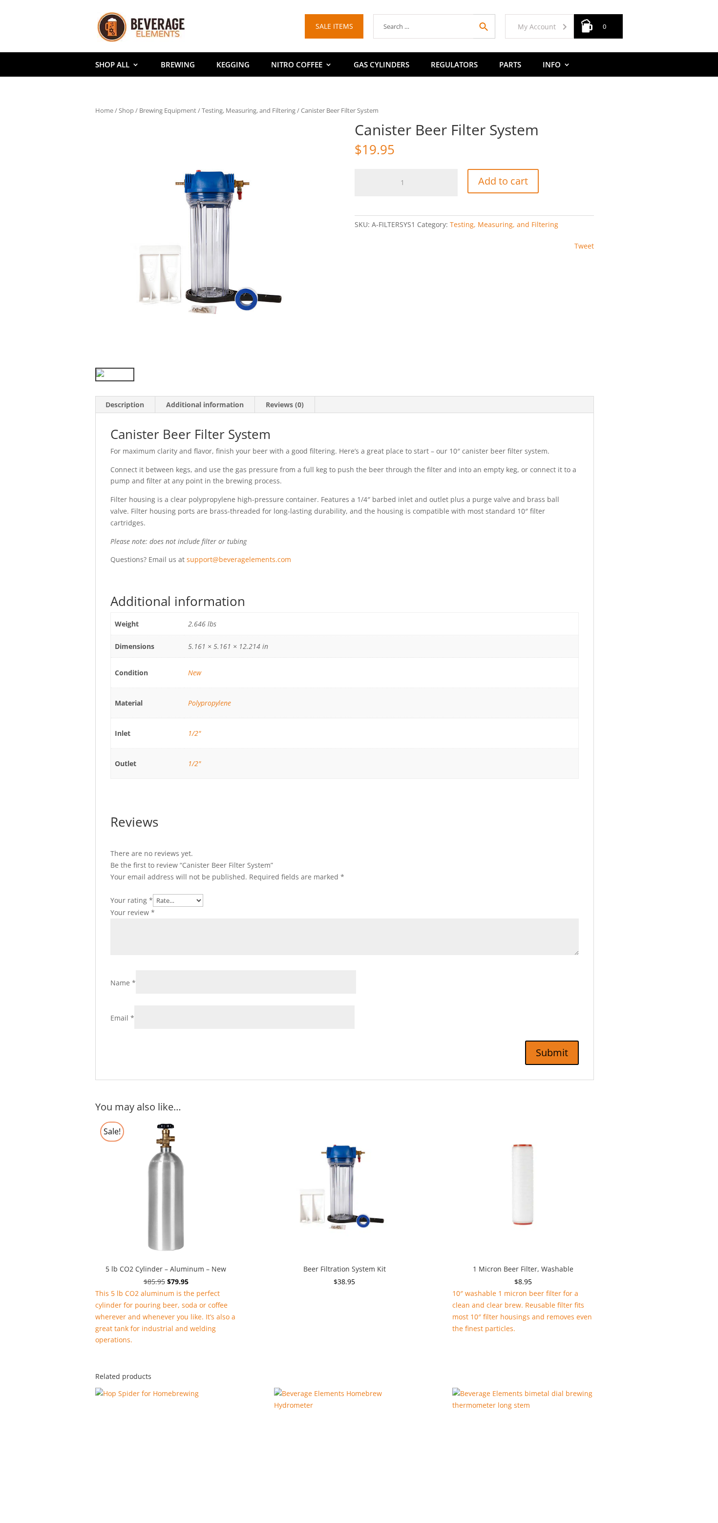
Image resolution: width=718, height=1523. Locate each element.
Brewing (178, 65)
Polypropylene (209, 703)
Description (125, 404)
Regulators (454, 65)
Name (123, 982)
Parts (510, 65)
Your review (132, 912)
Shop (126, 110)
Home (104, 110)
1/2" (194, 733)
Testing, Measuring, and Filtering (249, 110)
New (194, 672)
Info (552, 65)
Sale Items (334, 26)
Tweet (584, 245)
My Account (537, 26)
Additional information (205, 404)
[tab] (125, 404)
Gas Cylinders (381, 65)
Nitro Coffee (296, 65)
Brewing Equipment (167, 110)
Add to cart (503, 181)
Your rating (131, 900)
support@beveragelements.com (239, 559)
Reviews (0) (285, 404)
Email (122, 1017)
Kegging (233, 65)
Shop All (112, 65)
